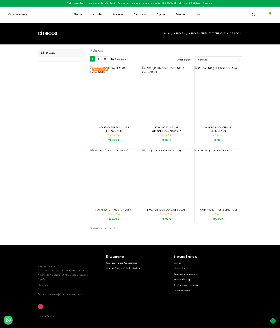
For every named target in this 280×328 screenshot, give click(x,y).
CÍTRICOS (48, 53)
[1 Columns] (105, 59)
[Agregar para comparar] (136, 75)
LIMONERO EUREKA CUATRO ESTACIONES (114, 129)
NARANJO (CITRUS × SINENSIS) (218, 210)
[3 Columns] (92, 59)
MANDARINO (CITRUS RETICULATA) (218, 129)
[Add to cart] (188, 87)
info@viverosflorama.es (50, 298)
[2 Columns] (99, 59)
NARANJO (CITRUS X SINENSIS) (114, 210)
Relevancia (218, 60)
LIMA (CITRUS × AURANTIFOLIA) (166, 210)
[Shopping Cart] (269, 15)
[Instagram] (40, 306)
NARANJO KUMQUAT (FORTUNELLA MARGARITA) (166, 129)
